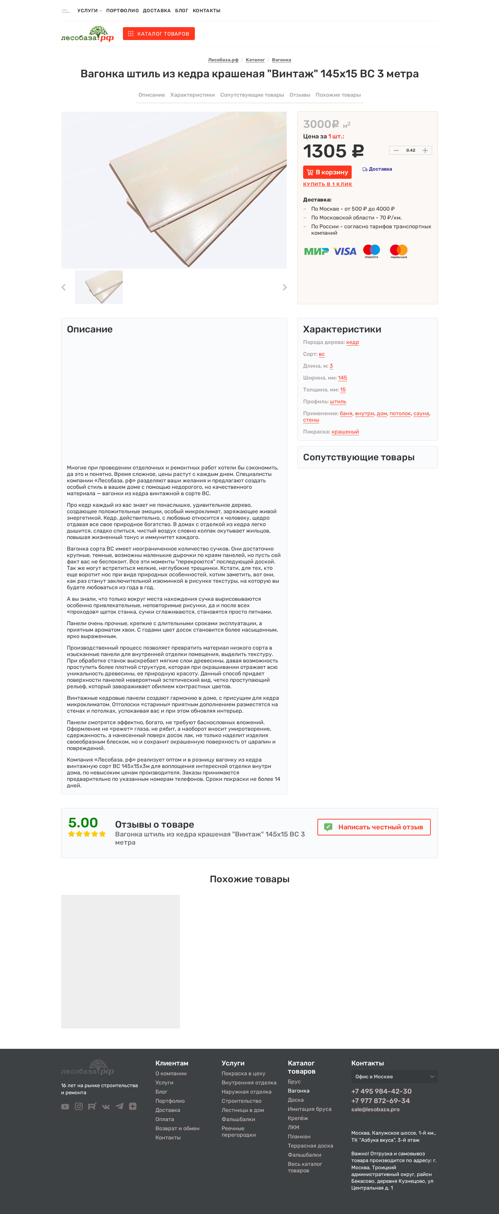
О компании (171, 1073)
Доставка (157, 11)
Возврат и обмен (177, 1128)
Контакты (207, 11)
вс (322, 354)
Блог (182, 11)
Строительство (241, 1101)
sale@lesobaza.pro (375, 1109)
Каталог (163, 34)
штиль (338, 401)
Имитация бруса (310, 1109)
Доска (296, 1100)
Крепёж (298, 1118)
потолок (400, 413)
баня (346, 413)
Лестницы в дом (243, 1110)
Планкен (299, 1136)
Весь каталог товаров (305, 1167)
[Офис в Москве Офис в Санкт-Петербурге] (394, 1078)
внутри (364, 413)
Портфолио (122, 11)
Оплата (164, 1119)
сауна (421, 413)
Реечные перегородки (239, 1131)
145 (342, 377)
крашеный (345, 431)
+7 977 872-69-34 (380, 1101)
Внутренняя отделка (249, 1082)
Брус (294, 1081)
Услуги (164, 1082)
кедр (352, 342)
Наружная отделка (247, 1091)
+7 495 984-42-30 (381, 1091)
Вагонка (299, 1090)
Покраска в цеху (243, 1073)
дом (382, 413)
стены (311, 420)
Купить (327, 184)
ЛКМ (293, 1127)
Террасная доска (310, 1145)
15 (343, 389)
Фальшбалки (238, 1119)
